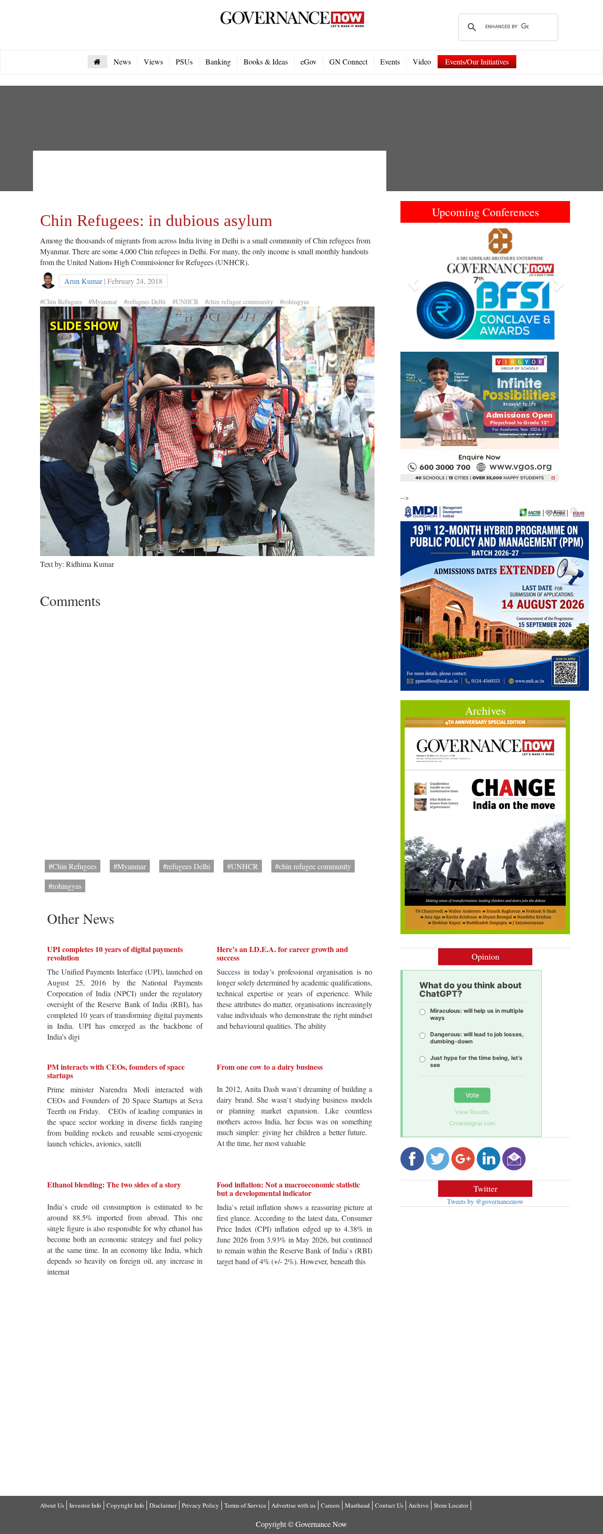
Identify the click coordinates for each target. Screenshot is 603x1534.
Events (390, 61)
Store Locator (451, 1505)
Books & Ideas (266, 61)
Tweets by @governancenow (485, 1201)
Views (153, 61)
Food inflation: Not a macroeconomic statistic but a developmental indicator (288, 1188)
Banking (218, 61)
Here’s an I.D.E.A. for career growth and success (282, 953)
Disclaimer (163, 1505)
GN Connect (348, 61)
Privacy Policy (200, 1505)
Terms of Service (245, 1505)
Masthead (357, 1505)
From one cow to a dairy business (270, 1066)
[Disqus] (209, 730)
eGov (309, 61)
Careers (330, 1505)
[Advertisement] (211, 179)
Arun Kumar (83, 281)
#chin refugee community (239, 301)
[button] (413, 283)
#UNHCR (185, 301)
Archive (418, 1505)
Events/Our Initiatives (477, 61)
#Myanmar (103, 301)
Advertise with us (293, 1505)
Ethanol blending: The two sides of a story (114, 1184)
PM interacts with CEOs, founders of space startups (116, 1071)
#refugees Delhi (145, 301)
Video (422, 61)
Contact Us (389, 1505)
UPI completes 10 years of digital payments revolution (115, 953)
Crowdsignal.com (472, 1123)
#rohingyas (294, 301)
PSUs (184, 61)
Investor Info (85, 1505)
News (122, 61)
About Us (52, 1505)
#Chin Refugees (61, 301)
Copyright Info (125, 1505)
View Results (472, 1111)
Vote (472, 1095)
